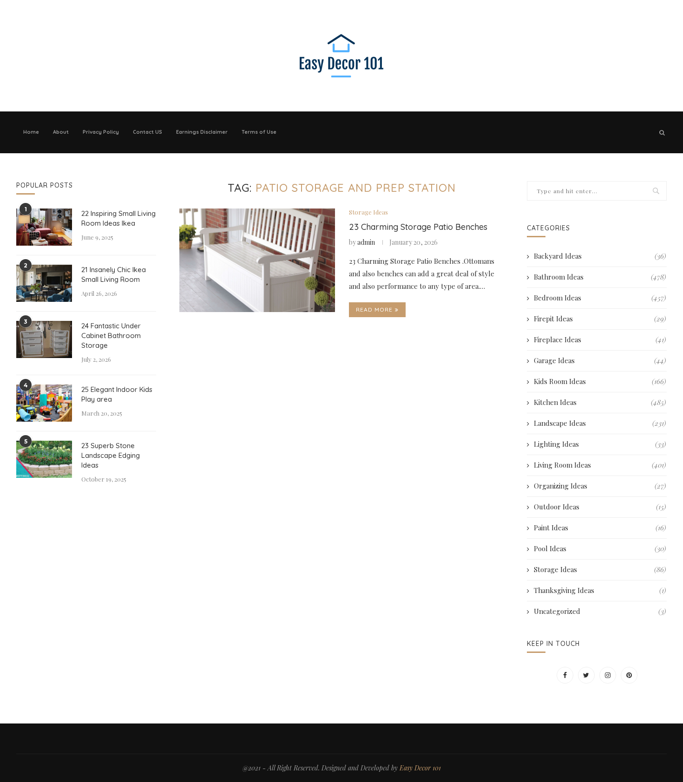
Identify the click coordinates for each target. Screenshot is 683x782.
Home (31, 132)
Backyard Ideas (600, 256)
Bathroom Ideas (600, 276)
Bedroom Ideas (600, 297)
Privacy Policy (101, 132)
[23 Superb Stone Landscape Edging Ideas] (44, 459)
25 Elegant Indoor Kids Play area (116, 394)
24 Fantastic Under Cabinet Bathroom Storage (111, 335)
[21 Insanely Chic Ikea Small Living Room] (44, 283)
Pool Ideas (600, 548)
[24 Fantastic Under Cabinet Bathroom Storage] (44, 339)
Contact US (147, 132)
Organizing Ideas (600, 485)
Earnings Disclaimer (202, 132)
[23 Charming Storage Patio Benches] (257, 261)
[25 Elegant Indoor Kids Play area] (44, 403)
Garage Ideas (600, 360)
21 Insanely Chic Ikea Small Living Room (113, 274)
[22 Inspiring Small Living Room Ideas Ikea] (44, 227)
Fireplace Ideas (600, 339)
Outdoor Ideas (600, 506)
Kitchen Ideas (600, 402)
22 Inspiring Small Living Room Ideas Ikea (118, 218)
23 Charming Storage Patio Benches (418, 227)
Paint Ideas (600, 527)
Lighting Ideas (600, 444)
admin (366, 242)
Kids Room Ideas (600, 381)
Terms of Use (259, 132)
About (61, 132)
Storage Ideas (368, 212)
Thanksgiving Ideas (600, 590)
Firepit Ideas (600, 318)
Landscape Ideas (600, 423)
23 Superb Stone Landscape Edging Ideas (110, 455)
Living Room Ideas (600, 464)
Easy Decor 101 (420, 767)
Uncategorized (600, 611)
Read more (374, 309)
